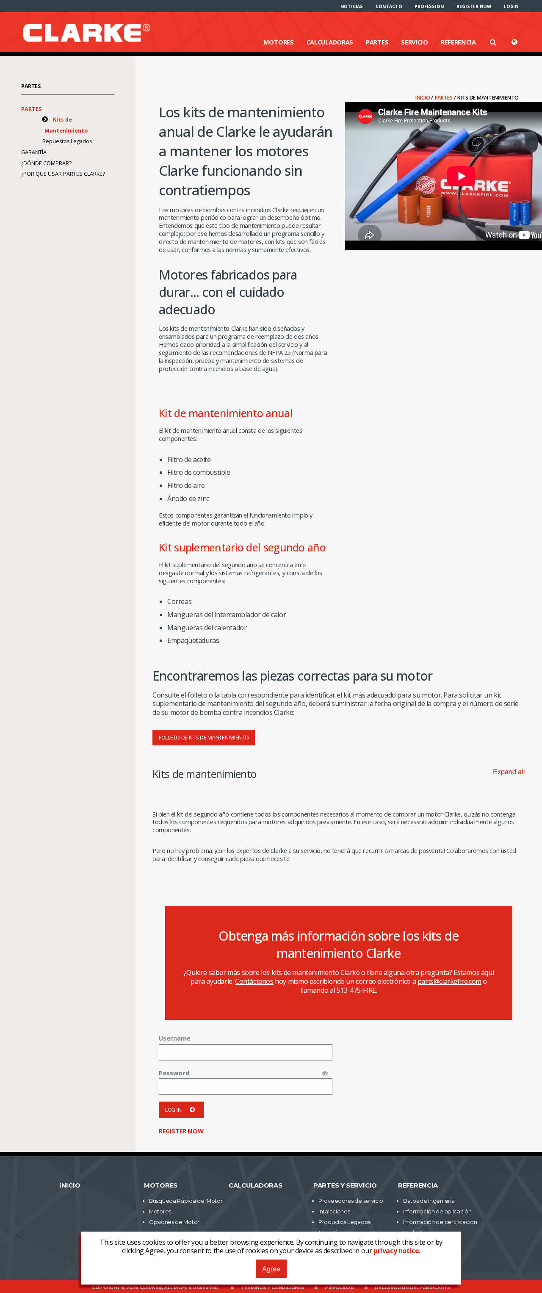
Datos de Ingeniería (428, 1201)
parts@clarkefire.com (449, 981)
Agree (271, 1269)
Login (511, 6)
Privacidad (339, 1287)
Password (174, 1073)
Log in (173, 1109)
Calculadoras (330, 42)
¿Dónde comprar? (46, 163)
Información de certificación (440, 1222)
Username (175, 1038)
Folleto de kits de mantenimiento (204, 737)
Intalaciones (334, 1211)
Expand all (509, 771)
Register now (473, 6)
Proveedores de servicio (350, 1201)
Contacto (389, 6)
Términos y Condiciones (272, 1287)
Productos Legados (344, 1222)
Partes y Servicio (345, 1185)
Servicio (414, 42)
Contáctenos (254, 981)
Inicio (423, 97)
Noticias (351, 6)
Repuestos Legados (67, 141)
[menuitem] (351, 6)
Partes (377, 42)
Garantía (34, 152)
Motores (278, 42)
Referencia (458, 42)
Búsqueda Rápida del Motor (186, 1201)
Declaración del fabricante (412, 1287)
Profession (429, 6)
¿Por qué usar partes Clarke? (63, 173)
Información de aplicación (437, 1211)
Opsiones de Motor (174, 1222)
